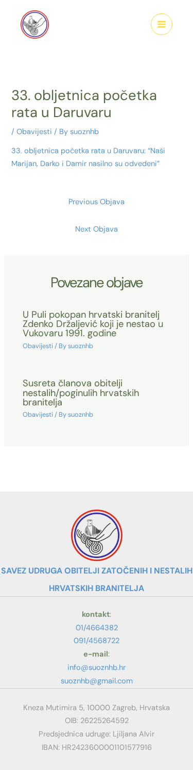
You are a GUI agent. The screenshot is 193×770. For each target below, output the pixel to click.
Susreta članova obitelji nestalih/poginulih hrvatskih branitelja (81, 392)
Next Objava (96, 229)
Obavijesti (34, 132)
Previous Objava (96, 202)
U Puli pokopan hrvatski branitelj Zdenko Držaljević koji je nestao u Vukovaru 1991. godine (93, 323)
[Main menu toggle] (161, 24)
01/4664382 (97, 627)
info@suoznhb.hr (96, 667)
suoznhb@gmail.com (97, 681)
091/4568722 (96, 640)
